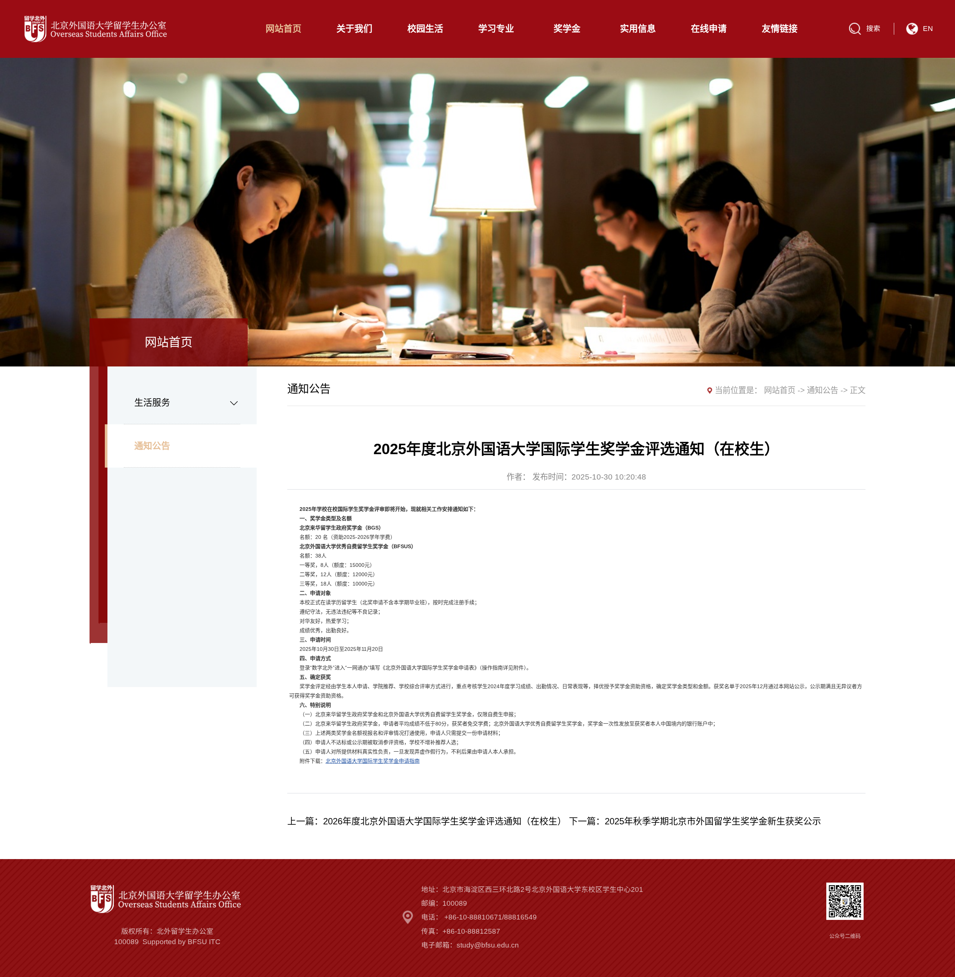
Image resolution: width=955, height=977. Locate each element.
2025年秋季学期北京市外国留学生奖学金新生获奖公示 (713, 821)
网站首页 (283, 29)
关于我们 (354, 29)
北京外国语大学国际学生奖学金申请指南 (373, 761)
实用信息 (638, 29)
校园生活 (425, 29)
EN (928, 28)
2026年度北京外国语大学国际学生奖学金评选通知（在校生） (444, 821)
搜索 (873, 28)
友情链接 (780, 29)
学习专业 (496, 29)
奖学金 (567, 29)
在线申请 (709, 29)
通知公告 (152, 446)
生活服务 (152, 402)
